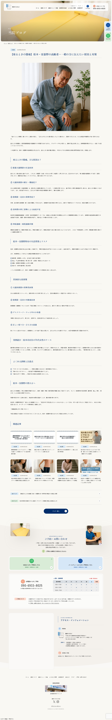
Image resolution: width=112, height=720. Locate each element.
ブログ (79, 5)
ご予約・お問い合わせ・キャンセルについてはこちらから (44, 603)
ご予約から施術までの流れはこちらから (56, 551)
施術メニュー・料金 (53, 8)
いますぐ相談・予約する (6, 719)
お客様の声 (80, 8)
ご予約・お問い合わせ (81, 677)
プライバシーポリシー (56, 706)
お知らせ (73, 5)
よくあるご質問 (72, 8)
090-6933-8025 (31, 585)
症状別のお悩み (63, 8)
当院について (44, 8)
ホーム (37, 8)
